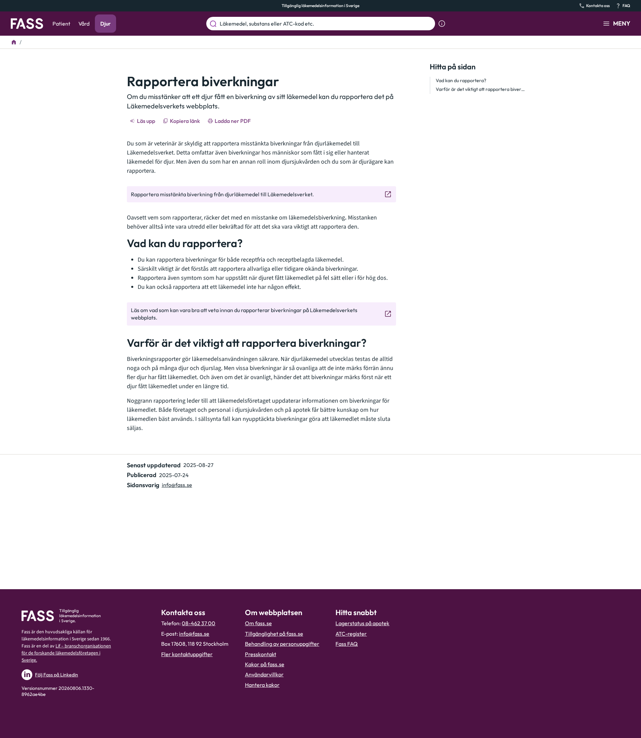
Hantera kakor (262, 684)
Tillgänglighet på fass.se (274, 633)
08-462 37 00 (198, 623)
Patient (61, 23)
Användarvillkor (264, 674)
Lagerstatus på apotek (362, 623)
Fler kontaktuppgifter (187, 654)
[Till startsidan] (14, 42)
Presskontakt (260, 654)
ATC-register (351, 633)
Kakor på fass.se (264, 664)
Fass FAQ (346, 643)
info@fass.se (177, 484)
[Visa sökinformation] (442, 23)
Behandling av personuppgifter (282, 643)
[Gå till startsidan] (27, 23)
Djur (105, 23)
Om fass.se (258, 623)
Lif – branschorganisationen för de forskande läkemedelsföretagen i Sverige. (66, 653)
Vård (84, 23)
